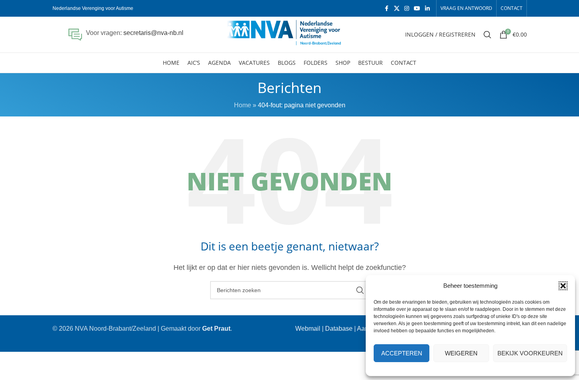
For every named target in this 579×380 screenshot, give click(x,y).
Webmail (307, 328)
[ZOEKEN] (360, 290)
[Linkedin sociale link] (427, 8)
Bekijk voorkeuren (530, 353)
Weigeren (461, 353)
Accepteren (401, 353)
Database (339, 328)
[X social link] (397, 8)
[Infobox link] (125, 34)
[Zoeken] (487, 35)
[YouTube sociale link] (417, 8)
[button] (563, 286)
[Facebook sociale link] (387, 8)
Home (242, 105)
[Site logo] (289, 34)
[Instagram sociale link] (406, 8)
